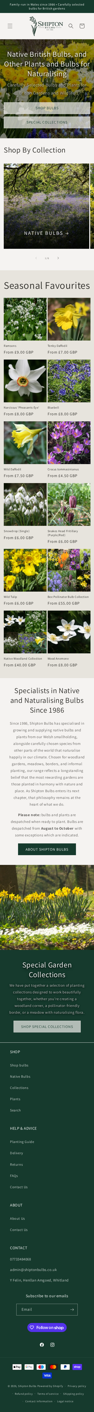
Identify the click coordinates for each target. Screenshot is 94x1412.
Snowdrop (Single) (17, 531)
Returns (16, 1164)
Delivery (16, 1153)
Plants (15, 1099)
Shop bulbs (19, 1065)
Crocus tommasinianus (63, 469)
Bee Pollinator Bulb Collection (68, 597)
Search (15, 1110)
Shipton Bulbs (27, 1386)
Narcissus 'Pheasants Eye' (21, 407)
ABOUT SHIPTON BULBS (47, 849)
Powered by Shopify (50, 1386)
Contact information (38, 1401)
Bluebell (53, 407)
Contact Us (19, 1187)
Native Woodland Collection (23, 658)
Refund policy (24, 1393)
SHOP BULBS (47, 108)
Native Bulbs (43, 233)
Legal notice (65, 1401)
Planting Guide (22, 1141)
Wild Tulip (10, 597)
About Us (17, 1218)
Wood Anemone (58, 658)
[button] (10, 26)
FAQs (14, 1175)
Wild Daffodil (12, 469)
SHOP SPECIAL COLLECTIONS (47, 1026)
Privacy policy (77, 1386)
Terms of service (47, 1393)
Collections (19, 1087)
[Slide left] (36, 258)
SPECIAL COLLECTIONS (47, 122)
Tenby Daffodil (57, 346)
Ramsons (10, 346)
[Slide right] (58, 258)
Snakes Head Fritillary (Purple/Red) (63, 533)
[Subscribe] (71, 1309)
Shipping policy (73, 1393)
